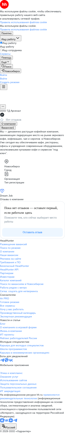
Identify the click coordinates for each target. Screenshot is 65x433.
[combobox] (8, 426)
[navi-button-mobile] (3, 87)
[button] (3, 75)
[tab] (8, 124)
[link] (6, 66)
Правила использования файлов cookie (23, 29)
